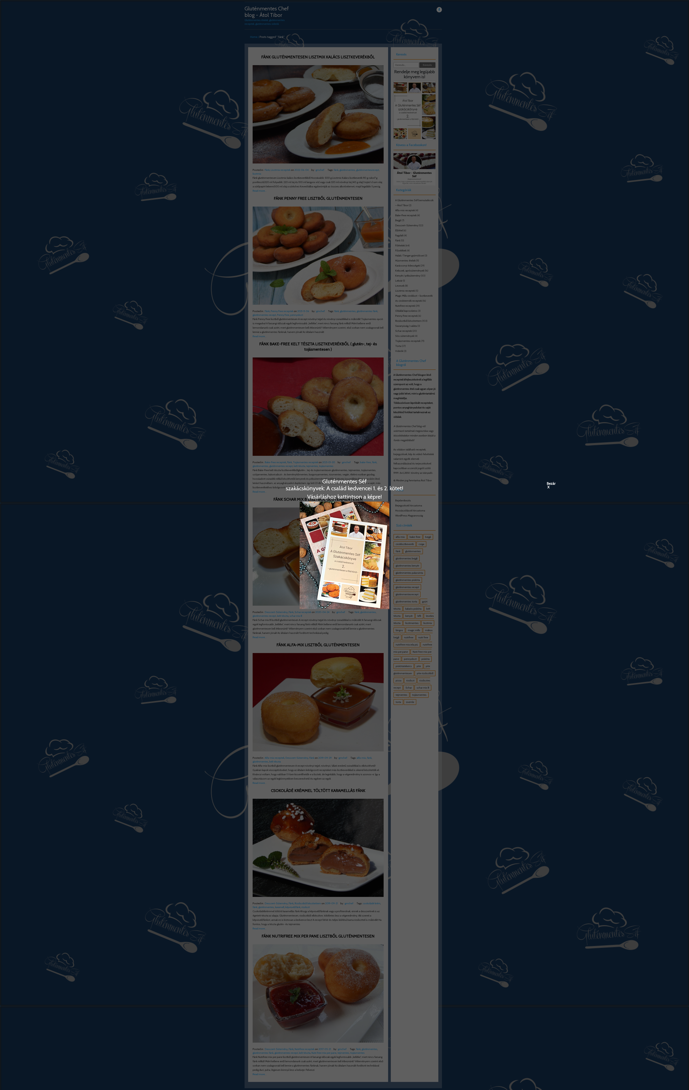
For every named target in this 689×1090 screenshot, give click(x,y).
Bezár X (548, 483)
